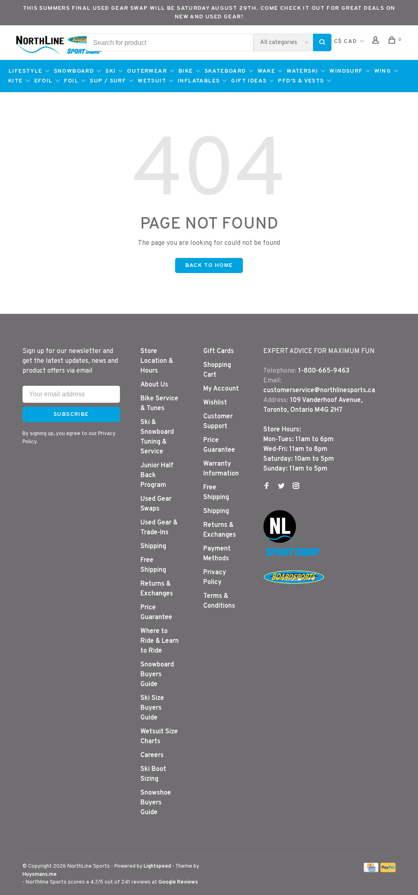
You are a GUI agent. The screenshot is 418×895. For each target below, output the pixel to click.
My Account (221, 389)
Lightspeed (157, 866)
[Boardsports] (294, 592)
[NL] (279, 541)
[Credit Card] (371, 870)
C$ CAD (346, 41)
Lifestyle (25, 71)
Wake (267, 71)
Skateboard (225, 71)
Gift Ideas (249, 81)
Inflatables (199, 81)
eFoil (43, 81)
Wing (382, 71)
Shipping (153, 546)
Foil (71, 81)
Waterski (302, 71)
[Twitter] (281, 487)
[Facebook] (266, 487)
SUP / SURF (108, 81)
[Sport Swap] (294, 556)
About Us (154, 385)
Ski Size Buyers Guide (152, 708)
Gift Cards (218, 351)
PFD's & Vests (301, 81)
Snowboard (74, 71)
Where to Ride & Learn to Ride (159, 641)
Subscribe (71, 414)
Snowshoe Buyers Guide (155, 803)
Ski (110, 71)
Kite (15, 81)
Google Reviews (178, 882)
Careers (152, 755)
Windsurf (345, 71)
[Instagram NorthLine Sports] (296, 487)
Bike (185, 71)
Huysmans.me (39, 874)
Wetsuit (152, 81)
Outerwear (147, 71)
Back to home (209, 265)
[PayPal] (388, 870)
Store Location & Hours (156, 361)
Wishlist (215, 403)
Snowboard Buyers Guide (157, 674)
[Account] (377, 41)
